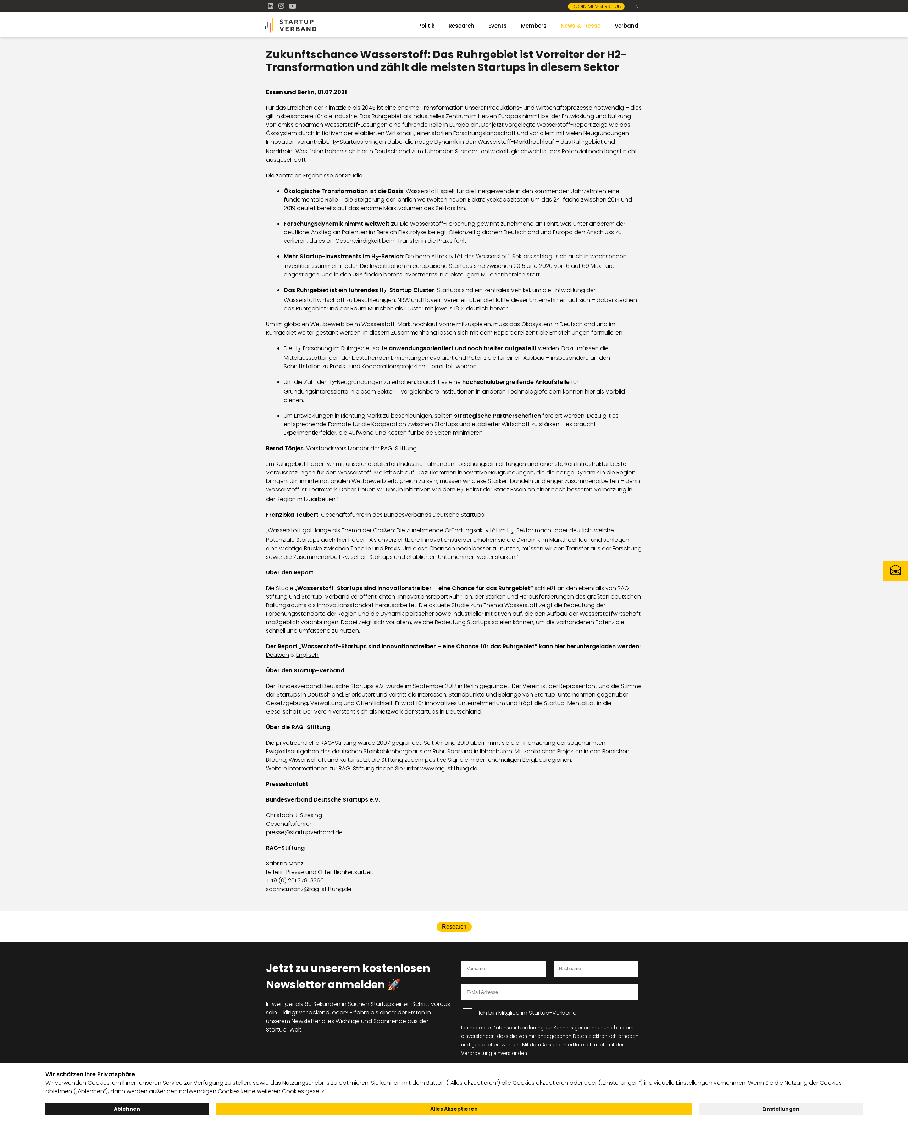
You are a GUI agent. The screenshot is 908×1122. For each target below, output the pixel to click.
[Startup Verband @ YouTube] (292, 6)
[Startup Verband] (326, 25)
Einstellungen (780, 1108)
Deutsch (277, 655)
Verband (626, 25)
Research (461, 25)
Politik (426, 25)
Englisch (307, 655)
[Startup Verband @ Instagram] (282, 6)
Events (497, 25)
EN (635, 6)
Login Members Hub (596, 6)
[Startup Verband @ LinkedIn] (271, 6)
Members (534, 25)
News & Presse (580, 25)
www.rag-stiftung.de (448, 768)
